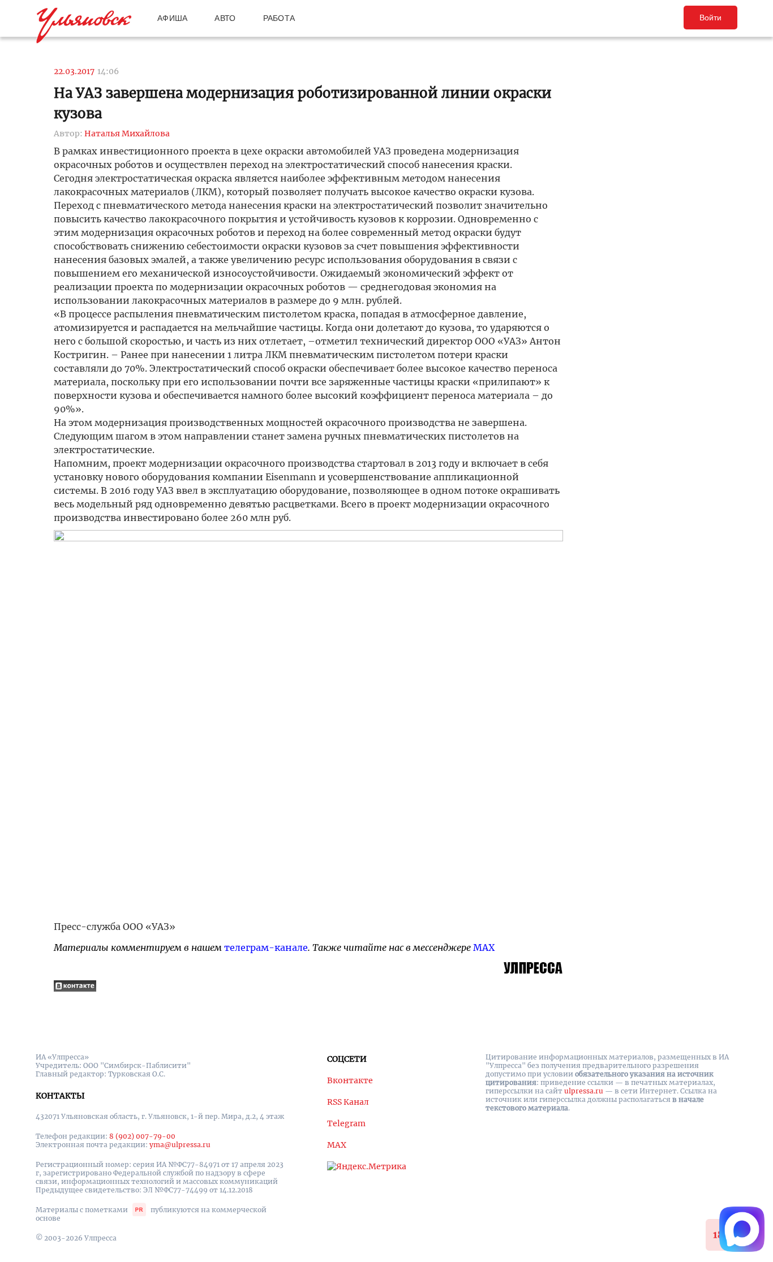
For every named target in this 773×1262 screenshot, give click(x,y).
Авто (224, 18)
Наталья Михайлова (127, 133)
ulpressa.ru (583, 1091)
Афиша (172, 18)
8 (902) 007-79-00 (142, 1136)
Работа (279, 18)
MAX (484, 947)
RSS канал (348, 1102)
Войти (710, 17)
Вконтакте (350, 1080)
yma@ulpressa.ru (180, 1144)
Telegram (346, 1123)
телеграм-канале (266, 947)
